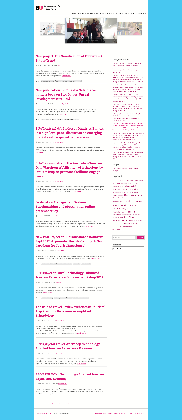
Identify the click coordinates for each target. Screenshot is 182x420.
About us (81, 13)
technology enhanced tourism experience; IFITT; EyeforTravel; (71, 298)
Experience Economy (47, 298)
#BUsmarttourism (135, 181)
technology (137, 227)
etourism (124, 205)
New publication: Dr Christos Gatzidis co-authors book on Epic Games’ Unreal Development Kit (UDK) (66, 94)
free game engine (46, 119)
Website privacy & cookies (116, 413)
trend (80, 81)
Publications (117, 13)
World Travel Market (137, 230)
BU (137, 192)
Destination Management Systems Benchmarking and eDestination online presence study (65, 206)
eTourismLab (135, 7)
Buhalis (123, 198)
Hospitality (124, 212)
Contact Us (142, 13)
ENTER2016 (116, 205)
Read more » (66, 76)
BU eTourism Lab (131, 195)
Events (127, 13)
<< (42, 403)
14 (52, 403)
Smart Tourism (131, 223)
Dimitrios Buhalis (133, 201)
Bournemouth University (48, 8)
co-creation (128, 198)
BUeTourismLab (60, 264)
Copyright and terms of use (135, 413)
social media (128, 227)
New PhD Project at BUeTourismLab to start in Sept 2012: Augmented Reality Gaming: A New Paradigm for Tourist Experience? (69, 241)
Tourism (60, 65)
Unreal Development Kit (71, 119)
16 (59, 403)
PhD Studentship (85, 264)
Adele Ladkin (134, 184)
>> (69, 403)
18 (66, 403)
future (56, 81)
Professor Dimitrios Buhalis (130, 220)
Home (74, 13)
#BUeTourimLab (117, 181)
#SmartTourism (125, 184)
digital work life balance (118, 201)
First (38, 403)
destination (141, 198)
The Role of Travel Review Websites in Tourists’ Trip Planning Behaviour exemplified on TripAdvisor (70, 311)
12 (45, 403)
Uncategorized (64, 104)
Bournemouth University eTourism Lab (125, 192)
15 (55, 403)
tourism (75, 81)
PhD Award (121, 217)
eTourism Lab (118, 209)
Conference (135, 198)
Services (90, 13)
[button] (44, 29)
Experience (69, 264)
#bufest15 (124, 181)
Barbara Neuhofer (130, 186)
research (121, 224)
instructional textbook (58, 119)
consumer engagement (47, 81)
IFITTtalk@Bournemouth (120, 214)
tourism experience (125, 230)
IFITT (132, 212)
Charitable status (100, 413)
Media (133, 13)
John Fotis (137, 214)
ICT (128, 212)
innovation (131, 214)
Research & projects (103, 13)
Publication (116, 224)
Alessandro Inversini (118, 186)
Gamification (63, 81)
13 (48, 403)
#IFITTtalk (116, 184)
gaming (70, 81)
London (115, 217)
